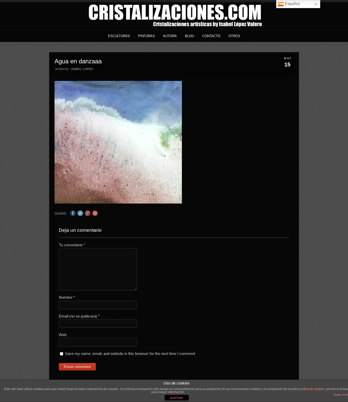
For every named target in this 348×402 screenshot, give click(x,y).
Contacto (211, 36)
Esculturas (119, 36)
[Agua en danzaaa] (118, 202)
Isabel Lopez (82, 68)
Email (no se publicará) (79, 316)
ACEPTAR (176, 397)
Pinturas (146, 36)
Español (292, 4)
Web (62, 335)
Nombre (67, 297)
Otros (234, 36)
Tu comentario (72, 245)
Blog (189, 36)
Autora (170, 36)
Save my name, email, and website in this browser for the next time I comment (130, 353)
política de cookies (312, 389)
